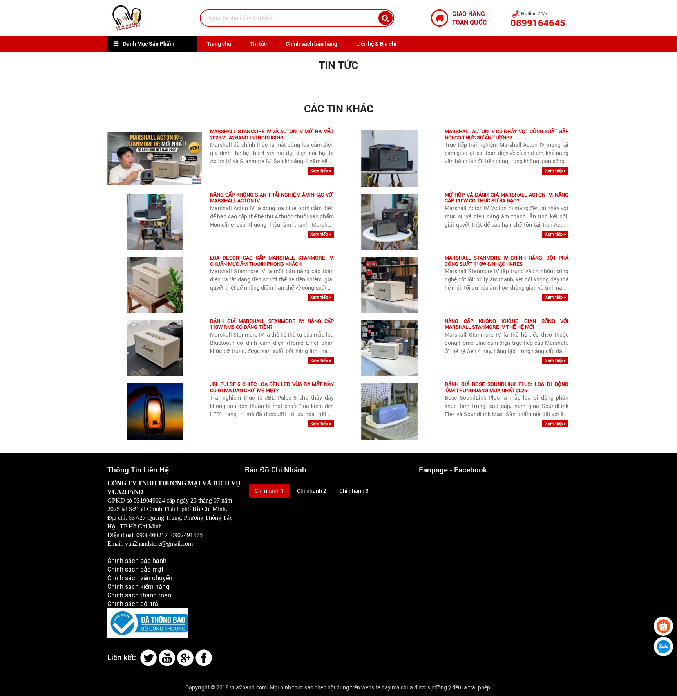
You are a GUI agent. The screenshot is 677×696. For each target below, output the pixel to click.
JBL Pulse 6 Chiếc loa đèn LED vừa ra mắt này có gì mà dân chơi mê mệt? (272, 387)
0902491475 (187, 535)
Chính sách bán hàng (311, 43)
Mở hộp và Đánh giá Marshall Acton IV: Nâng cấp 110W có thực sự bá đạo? (506, 198)
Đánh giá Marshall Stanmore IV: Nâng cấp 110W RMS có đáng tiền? (272, 324)
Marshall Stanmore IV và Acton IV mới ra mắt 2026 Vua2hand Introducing (272, 134)
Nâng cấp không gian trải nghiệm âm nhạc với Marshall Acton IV (272, 198)
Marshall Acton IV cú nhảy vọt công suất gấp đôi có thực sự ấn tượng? (506, 134)
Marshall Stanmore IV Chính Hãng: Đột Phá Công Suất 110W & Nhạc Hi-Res (506, 261)
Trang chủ (219, 43)
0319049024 (149, 500)
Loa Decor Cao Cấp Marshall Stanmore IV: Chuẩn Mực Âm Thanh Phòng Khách (272, 261)
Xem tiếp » (320, 170)
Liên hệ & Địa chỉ (376, 43)
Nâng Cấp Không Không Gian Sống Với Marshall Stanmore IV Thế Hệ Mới (506, 324)
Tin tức (258, 43)
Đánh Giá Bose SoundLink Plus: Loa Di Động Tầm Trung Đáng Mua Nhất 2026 (506, 387)
